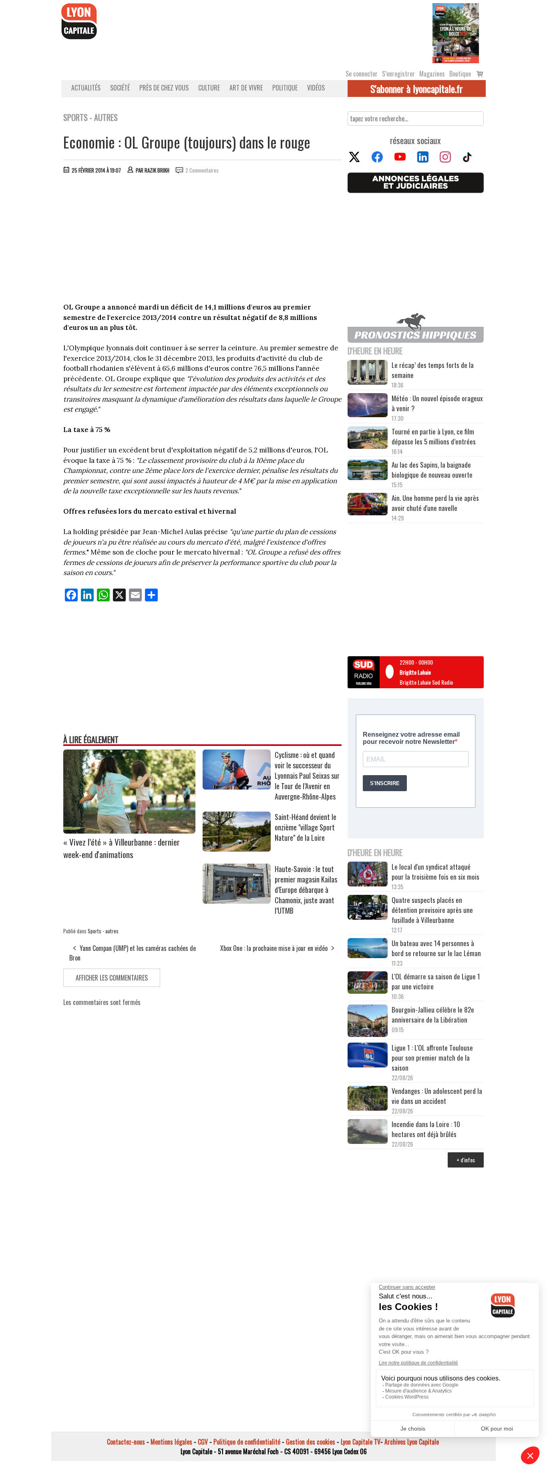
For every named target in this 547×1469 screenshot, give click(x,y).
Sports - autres (103, 931)
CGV (203, 1442)
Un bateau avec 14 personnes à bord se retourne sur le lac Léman (437, 948)
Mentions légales (171, 1442)
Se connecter (362, 73)
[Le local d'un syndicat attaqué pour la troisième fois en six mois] (368, 875)
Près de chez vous (164, 87)
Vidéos (316, 87)
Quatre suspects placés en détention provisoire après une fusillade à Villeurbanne (432, 910)
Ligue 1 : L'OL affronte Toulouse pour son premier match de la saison (432, 1058)
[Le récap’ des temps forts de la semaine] (368, 373)
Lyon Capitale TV (360, 1442)
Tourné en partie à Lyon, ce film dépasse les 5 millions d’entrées (434, 436)
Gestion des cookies (310, 1442)
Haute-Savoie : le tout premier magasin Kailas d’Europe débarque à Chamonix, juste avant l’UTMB (306, 890)
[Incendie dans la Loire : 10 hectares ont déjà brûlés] (368, 1132)
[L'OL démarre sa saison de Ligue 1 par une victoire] (368, 983)
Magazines (432, 73)
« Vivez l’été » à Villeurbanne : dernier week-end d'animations (121, 848)
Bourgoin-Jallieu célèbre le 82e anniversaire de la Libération (433, 1015)
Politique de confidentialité (246, 1442)
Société (120, 87)
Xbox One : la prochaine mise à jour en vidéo (274, 948)
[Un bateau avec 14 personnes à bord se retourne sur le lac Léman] (368, 949)
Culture (209, 87)
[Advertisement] (202, 240)
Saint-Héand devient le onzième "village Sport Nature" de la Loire (305, 827)
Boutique (460, 73)
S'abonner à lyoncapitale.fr (416, 88)
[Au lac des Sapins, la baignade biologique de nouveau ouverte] (368, 471)
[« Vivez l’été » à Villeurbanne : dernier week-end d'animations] (129, 831)
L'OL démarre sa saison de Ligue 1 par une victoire (436, 981)
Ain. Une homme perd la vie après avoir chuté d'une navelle (435, 503)
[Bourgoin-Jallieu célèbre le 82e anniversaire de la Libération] (368, 1022)
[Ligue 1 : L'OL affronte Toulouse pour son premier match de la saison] (368, 1056)
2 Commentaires (202, 170)
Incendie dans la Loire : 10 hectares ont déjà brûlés (426, 1129)
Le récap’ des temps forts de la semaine (433, 370)
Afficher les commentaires (112, 978)
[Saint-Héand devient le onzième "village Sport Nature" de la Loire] (237, 849)
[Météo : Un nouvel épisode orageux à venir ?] (368, 406)
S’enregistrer (398, 73)
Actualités (86, 87)
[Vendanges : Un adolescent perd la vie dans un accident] (368, 1099)
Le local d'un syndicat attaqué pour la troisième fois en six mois (435, 872)
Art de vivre (246, 87)
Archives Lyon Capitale (411, 1442)
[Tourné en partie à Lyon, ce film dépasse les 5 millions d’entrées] (368, 438)
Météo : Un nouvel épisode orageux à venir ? (437, 403)
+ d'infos (466, 1160)
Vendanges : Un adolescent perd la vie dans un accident (437, 1096)
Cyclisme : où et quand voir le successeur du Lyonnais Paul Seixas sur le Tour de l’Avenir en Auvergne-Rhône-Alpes (307, 776)
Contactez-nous (126, 1442)
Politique (285, 87)
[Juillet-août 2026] (456, 32)
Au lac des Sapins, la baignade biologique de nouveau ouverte (432, 470)
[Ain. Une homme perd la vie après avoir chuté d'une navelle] (368, 505)
